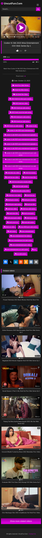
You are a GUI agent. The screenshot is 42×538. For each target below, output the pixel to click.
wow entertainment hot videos (21, 236)
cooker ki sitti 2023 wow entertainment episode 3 (21, 144)
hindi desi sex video (13, 172)
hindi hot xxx (30, 195)
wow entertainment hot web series (21, 240)
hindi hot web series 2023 (21, 191)
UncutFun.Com (12, 3)
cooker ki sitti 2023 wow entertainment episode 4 (21, 148)
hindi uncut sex (31, 218)
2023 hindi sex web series (21, 121)
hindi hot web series (21, 186)
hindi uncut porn (29, 213)
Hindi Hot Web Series (21, 90)
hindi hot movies (30, 172)
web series (12, 231)
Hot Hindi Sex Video (21, 94)
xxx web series (21, 254)
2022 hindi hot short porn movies (21, 99)
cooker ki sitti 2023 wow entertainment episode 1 (21, 135)
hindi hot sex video (13, 177)
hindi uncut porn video (14, 218)
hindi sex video (12, 209)
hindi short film (13, 213)
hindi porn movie (13, 200)
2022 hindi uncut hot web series (21, 112)
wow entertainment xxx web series (17, 249)
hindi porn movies (29, 200)
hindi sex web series (29, 209)
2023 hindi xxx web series (14, 126)
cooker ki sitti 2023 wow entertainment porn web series (21, 154)
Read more (20, 76)
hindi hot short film (30, 177)
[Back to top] (36, 532)
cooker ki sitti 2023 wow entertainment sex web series (21, 160)
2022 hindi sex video (21, 103)
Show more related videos (21, 521)
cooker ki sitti (32, 126)
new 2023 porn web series (29, 227)
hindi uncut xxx (13, 222)
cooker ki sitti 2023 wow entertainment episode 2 (21, 139)
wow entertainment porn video (21, 245)
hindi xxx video (10, 227)
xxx (35, 249)
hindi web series (29, 222)
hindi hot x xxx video (14, 195)
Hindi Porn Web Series (22, 85)
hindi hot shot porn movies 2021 (21, 182)
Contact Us (32, 534)
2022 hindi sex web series (21, 108)
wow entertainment (28, 231)
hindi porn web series (14, 204)
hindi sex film (31, 204)
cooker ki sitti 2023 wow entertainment (21, 130)
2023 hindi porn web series (21, 117)
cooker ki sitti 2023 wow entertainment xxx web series (21, 167)
